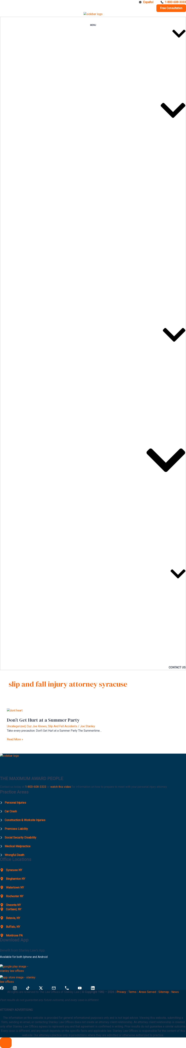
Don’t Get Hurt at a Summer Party (43, 720)
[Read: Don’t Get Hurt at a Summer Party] (15, 710)
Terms (132, 992)
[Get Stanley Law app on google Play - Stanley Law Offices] (18, 969)
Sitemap (163, 992)
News (175, 992)
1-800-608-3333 (35, 786)
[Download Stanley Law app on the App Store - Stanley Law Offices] (18, 980)
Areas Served (148, 992)
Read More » (15, 739)
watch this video (60, 786)
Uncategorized (16, 726)
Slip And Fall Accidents (62, 726)
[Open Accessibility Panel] (6, 1042)
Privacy (121, 992)
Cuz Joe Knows (37, 726)
